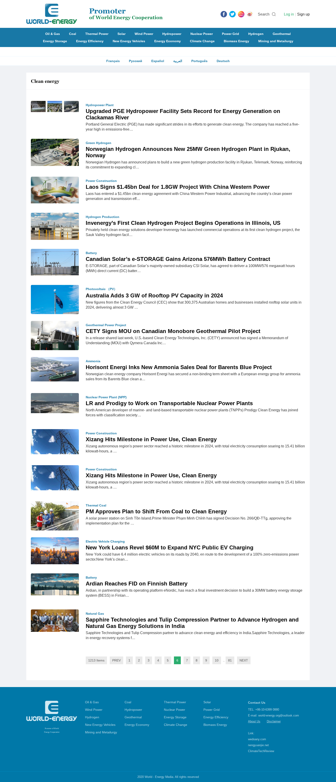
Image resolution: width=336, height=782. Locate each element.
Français (113, 61)
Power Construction (101, 181)
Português (199, 61)
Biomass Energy (236, 41)
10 (217, 660)
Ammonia (93, 361)
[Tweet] (232, 14)
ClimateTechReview (261, 751)
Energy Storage (55, 41)
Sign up (303, 14)
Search (263, 14)
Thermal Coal (96, 505)
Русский (135, 61)
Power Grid (230, 34)
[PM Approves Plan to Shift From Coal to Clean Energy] (55, 516)
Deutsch (223, 61)
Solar (121, 34)
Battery (91, 253)
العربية (177, 61)
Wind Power (144, 34)
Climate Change (202, 41)
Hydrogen (256, 34)
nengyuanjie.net (258, 745)
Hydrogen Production (102, 217)
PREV (116, 660)
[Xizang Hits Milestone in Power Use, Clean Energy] (55, 441)
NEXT (244, 660)
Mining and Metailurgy (275, 41)
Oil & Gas (52, 34)
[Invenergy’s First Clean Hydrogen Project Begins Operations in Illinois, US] (55, 226)
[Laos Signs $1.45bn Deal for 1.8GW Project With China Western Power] (55, 190)
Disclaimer (274, 721)
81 (230, 660)
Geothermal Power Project (106, 325)
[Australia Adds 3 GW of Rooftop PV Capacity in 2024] (55, 300)
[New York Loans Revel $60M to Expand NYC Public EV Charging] (55, 550)
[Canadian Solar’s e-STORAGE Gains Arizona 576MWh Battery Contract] (55, 262)
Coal (72, 34)
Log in (289, 14)
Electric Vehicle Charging (105, 541)
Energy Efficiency (90, 41)
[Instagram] (241, 14)
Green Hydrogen (98, 143)
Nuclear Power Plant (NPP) (106, 397)
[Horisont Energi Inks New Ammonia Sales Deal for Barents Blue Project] (55, 369)
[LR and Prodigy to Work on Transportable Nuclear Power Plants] (55, 403)
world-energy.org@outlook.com (278, 715)
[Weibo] (250, 14)
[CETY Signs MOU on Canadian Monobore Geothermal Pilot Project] (55, 339)
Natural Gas (95, 613)
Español (157, 61)
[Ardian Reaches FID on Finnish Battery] (55, 584)
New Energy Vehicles (129, 41)
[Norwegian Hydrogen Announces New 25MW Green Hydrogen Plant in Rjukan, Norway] (55, 152)
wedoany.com (257, 739)
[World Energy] (94, 14)
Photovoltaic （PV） (101, 289)
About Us (254, 721)
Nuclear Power (201, 34)
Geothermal (282, 34)
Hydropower (171, 34)
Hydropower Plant (100, 105)
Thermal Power (96, 34)
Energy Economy (167, 41)
